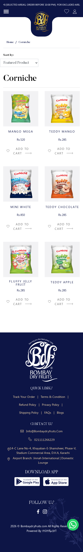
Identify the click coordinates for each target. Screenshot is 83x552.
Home (10, 42)
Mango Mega (20, 131)
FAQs (49, 412)
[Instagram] (45, 511)
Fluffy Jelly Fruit (20, 283)
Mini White (20, 206)
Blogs (60, 412)
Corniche (24, 42)
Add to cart (21, 151)
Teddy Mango (62, 131)
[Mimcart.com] (49, 531)
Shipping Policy (30, 412)
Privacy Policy (52, 405)
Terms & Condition (54, 397)
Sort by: (8, 55)
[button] (67, 11)
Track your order (25, 397)
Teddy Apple (62, 282)
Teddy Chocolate (62, 206)
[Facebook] (38, 511)
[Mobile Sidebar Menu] (6, 11)
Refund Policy (29, 405)
